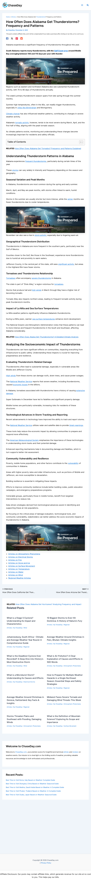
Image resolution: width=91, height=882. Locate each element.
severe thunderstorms (41, 278)
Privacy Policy (46, 863)
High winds (11, 375)
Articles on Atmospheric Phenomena (24, 554)
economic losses (20, 384)
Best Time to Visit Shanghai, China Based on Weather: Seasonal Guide (32, 784)
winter (70, 199)
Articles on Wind (15, 575)
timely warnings (76, 425)
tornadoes (58, 284)
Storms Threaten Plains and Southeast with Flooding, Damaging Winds (24, 719)
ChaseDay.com (21, 752)
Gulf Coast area (61, 51)
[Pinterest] (17, 38)
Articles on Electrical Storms (20, 557)
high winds (36, 290)
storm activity (40, 235)
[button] (88, 5)
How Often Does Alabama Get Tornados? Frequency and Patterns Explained (48, 148)
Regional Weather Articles (19, 578)
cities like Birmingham (26, 108)
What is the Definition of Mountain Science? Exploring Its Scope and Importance (63, 719)
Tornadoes (10, 278)
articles (66, 752)
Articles (9, 628)
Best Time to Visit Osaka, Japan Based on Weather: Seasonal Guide (31, 795)
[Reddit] (21, 38)
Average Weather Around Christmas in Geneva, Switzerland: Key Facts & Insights (25, 700)
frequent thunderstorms (35, 161)
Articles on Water (15, 572)
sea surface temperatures (43, 319)
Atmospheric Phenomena (72, 666)
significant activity (66, 264)
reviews (75, 752)
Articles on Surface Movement (21, 566)
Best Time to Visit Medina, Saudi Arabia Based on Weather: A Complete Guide (35, 787)
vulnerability (73, 463)
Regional (66, 625)
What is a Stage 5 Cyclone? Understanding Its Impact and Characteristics (21, 621)
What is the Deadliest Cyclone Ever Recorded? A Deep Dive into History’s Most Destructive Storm (25, 659)
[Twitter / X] (12, 38)
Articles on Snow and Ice (19, 563)
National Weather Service (21, 381)
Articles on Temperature (19, 569)
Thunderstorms (41, 17)
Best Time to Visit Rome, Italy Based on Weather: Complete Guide (30, 780)
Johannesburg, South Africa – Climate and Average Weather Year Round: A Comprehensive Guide (25, 640)
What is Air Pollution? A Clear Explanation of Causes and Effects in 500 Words (65, 659)
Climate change (13, 114)
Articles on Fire (15, 560)
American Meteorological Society (24, 440)
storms (15, 170)
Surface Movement (70, 726)
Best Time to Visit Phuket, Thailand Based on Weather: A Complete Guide (33, 791)
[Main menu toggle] (82, 5)
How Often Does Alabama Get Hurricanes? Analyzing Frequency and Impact (48, 604)
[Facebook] (7, 38)
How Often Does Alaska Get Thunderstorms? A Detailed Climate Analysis (46, 337)
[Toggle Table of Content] (80, 142)
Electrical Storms (29, 682)
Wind (25, 628)
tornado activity (22, 122)
